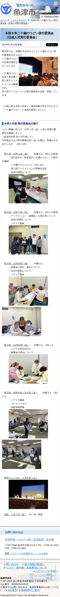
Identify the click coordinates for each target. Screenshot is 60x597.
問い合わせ (12, 564)
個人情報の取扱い (34, 564)
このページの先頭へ (46, 571)
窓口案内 (12, 590)
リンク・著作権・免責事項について (26, 567)
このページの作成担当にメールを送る (29, 553)
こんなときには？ (18, 20)
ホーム (3, 20)
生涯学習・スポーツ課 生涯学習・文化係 (29, 539)
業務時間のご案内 (30, 590)
